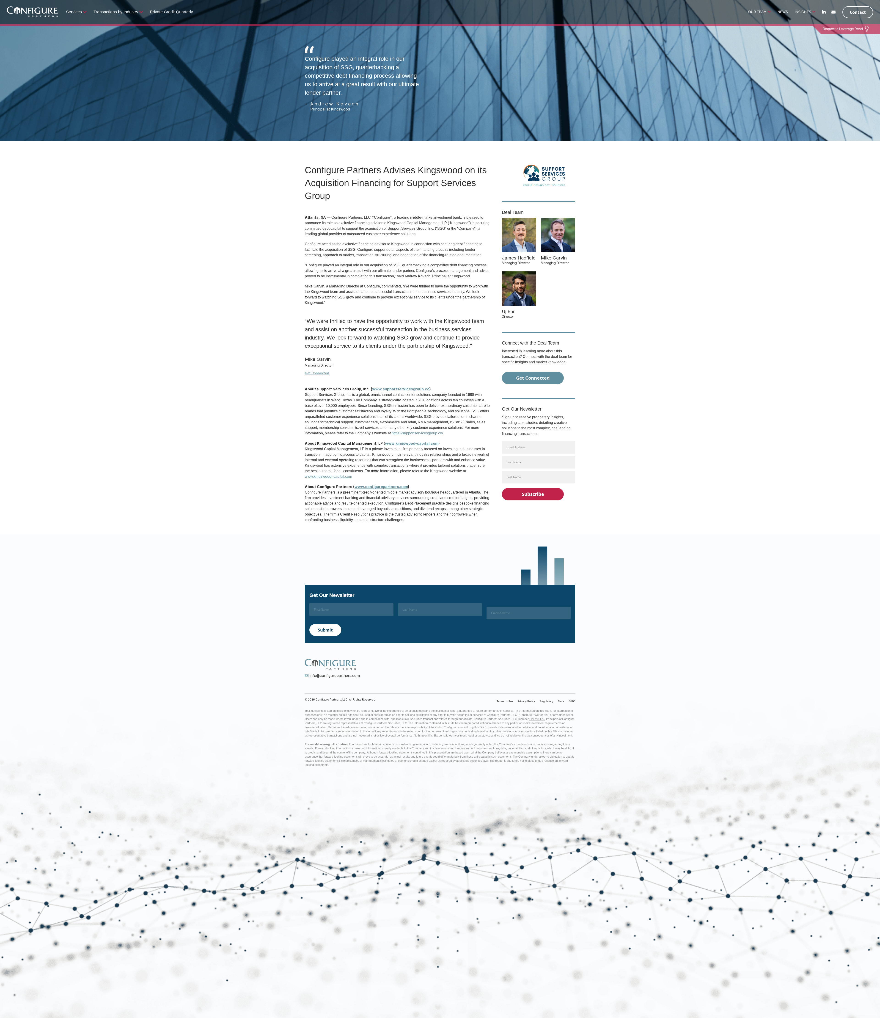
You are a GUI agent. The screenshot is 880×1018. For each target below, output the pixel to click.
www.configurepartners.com (381, 486)
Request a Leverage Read (843, 29)
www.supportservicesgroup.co (400, 389)
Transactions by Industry (116, 12)
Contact (858, 12)
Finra (561, 701)
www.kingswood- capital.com (328, 476)
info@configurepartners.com (335, 675)
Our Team (757, 12)
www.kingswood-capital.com (411, 443)
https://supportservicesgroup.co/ (417, 433)
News (783, 12)
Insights (803, 12)
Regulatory (546, 701)
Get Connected (317, 373)
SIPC (572, 701)
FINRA (533, 719)
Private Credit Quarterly (171, 12)
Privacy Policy (526, 701)
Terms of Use (505, 701)
